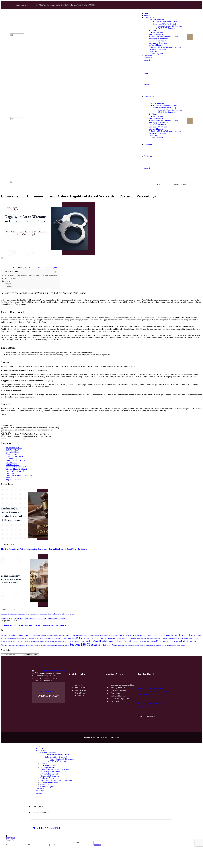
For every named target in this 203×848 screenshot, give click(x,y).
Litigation (54, 267)
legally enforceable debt (96, 641)
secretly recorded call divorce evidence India (28, 645)
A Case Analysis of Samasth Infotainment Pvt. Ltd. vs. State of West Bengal (29, 275)
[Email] (61, 845)
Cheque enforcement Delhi (17, 638)
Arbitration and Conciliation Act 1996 (17, 635)
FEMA (191, 638)
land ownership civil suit (78, 641)
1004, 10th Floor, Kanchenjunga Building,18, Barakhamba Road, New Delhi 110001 (153, 691)
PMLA (184, 641)
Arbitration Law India (71, 635)
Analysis (8, 284)
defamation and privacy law (58, 638)
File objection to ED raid (23, 641)
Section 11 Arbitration (47, 645)
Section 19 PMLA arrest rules (61, 645)
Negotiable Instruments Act (161, 641)
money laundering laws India (141, 641)
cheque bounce (125, 635)
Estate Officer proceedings (181, 638)
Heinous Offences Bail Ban (47, 641)
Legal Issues (6, 281)
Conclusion (8, 286)
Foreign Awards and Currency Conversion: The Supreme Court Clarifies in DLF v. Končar (37, 614)
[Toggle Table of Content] (54, 272)
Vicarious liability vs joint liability (175, 645)
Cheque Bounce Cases (168, 635)
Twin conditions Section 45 (158, 645)
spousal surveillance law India (126, 645)
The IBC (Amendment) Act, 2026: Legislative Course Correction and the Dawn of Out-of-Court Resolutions (44, 549)
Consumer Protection (41, 267)
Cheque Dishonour (187, 635)
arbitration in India (56, 635)
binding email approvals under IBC (90, 635)
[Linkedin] (1, 421)
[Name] (17, 845)
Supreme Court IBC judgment (143, 645)
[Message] (83, 845)
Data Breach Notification (43, 638)
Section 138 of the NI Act (106, 645)
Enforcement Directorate (88, 638)
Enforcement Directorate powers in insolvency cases (143, 638)
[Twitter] (1, 419)
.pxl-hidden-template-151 (181, 184)
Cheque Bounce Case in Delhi (145, 635)
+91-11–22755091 (45, 828)
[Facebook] (1, 417)
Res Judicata (12, 645)
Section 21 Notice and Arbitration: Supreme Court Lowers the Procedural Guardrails (35, 625)
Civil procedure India (30, 638)
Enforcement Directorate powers (114, 638)
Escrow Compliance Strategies (165, 638)
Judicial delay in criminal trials (63, 641)
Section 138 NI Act (82, 644)
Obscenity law (177, 641)
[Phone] (39, 845)
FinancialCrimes (35, 641)
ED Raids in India (71, 638)
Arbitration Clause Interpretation (42, 635)
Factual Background (9, 278)
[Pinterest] (1, 423)
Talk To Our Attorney (48, 691)
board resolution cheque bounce (108, 635)
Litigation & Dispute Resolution (119, 641)
